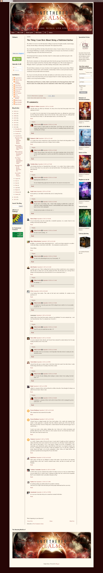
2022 (15, 111)
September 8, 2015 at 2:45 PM (43, 362)
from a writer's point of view (36, 98)
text (81, 89)
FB (45, 32)
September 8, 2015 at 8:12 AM (44, 267)
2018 (15, 120)
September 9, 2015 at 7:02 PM (42, 439)
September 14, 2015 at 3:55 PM (44, 492)
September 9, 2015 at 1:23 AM (50, 177)
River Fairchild (18, 102)
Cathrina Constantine (35, 469)
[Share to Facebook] (52, 96)
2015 (15, 127)
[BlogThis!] (50, 96)
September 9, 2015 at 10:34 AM (46, 410)
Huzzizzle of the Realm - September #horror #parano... (18, 140)
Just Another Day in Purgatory (18, 174)
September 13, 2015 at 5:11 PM (43, 481)
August (17, 178)
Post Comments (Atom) (38, 523)
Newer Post (30, 521)
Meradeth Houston (17, 97)
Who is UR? (20, 32)
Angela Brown (18, 78)
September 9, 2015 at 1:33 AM (50, 303)
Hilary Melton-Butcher (35, 241)
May (16, 185)
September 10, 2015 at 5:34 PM (48, 469)
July (16, 180)
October (17, 133)
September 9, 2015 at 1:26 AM (50, 230)
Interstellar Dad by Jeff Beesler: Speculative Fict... (18, 168)
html (82, 87)
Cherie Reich (33, 362)
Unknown (32, 439)
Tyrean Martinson (34, 410)
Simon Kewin (18, 104)
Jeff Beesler (17, 91)
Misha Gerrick (37, 124)
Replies (33, 121)
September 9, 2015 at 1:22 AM (50, 150)
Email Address (85, 73)
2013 (15, 199)
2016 (15, 125)
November (17, 131)
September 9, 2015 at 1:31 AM (50, 280)
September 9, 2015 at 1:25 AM (50, 201)
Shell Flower (33, 457)
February (17, 192)
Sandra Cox (33, 481)
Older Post (72, 521)
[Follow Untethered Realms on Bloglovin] (18, 54)
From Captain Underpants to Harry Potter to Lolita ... (19, 147)
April (16, 187)
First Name (81, 77)
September (17, 136)
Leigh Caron (33, 191)
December (17, 129)
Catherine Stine (18, 80)
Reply (31, 118)
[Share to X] (51, 96)
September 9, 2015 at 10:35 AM (46, 419)
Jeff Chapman (18, 93)
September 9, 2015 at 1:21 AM (50, 124)
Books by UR (29, 32)
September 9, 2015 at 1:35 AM (50, 373)
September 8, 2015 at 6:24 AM (48, 241)
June (16, 183)
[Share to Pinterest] (54, 96)
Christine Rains (34, 164)
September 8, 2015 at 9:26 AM (41, 291)
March (16, 190)
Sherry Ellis (33, 338)
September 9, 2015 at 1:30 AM (50, 256)
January (17, 194)
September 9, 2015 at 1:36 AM (50, 398)
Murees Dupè (33, 218)
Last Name (81, 81)
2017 (15, 122)
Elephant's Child (34, 138)
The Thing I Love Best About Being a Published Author (19, 160)
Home (13, 32)
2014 (15, 197)
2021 (15, 113)
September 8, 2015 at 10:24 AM (44, 315)
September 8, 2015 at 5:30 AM (44, 218)
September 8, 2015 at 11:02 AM (43, 338)
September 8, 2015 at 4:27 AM (45, 164)
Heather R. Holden (34, 106)
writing (44, 98)
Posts (15, 67)
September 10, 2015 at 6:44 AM (44, 457)
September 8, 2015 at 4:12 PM (40, 386)
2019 (15, 118)
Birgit (31, 386)
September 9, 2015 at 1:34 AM (50, 349)
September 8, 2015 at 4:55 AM (43, 191)
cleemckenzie (33, 492)
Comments (16, 70)
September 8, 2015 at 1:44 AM (46, 106)
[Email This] (48, 96)
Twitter (51, 32)
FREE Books (39, 32)
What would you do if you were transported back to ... (18, 153)
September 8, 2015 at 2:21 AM (45, 138)
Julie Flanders (33, 267)
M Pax (31, 291)
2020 (15, 115)
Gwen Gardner (18, 89)
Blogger (57, 563)
